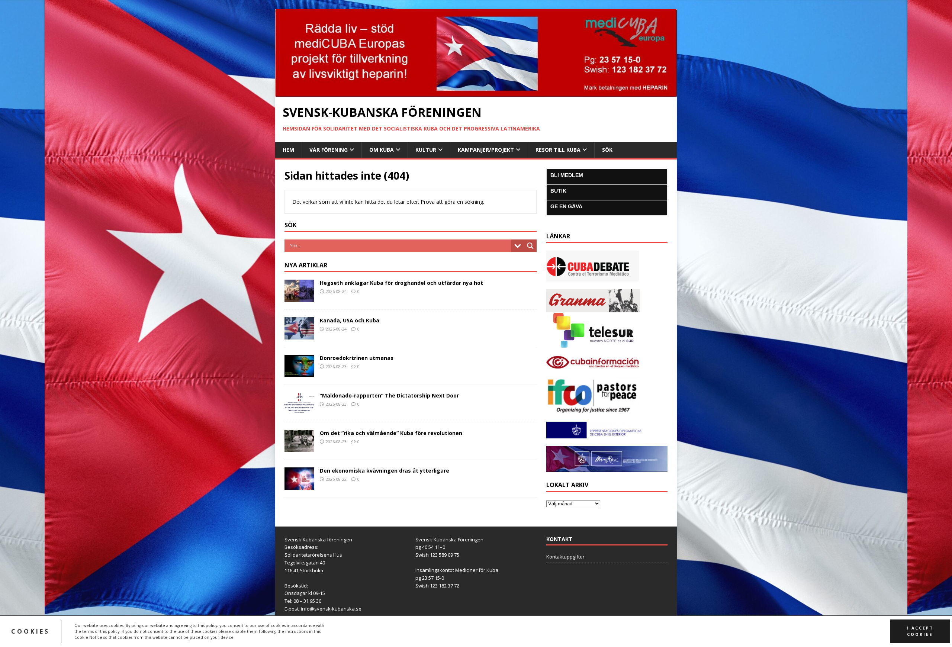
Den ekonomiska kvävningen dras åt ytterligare (384, 470)
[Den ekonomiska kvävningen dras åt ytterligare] (299, 485)
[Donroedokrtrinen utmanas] (299, 372)
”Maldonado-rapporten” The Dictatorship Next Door (389, 395)
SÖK (607, 149)
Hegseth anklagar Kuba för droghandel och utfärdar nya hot (401, 282)
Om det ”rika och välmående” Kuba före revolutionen (391, 433)
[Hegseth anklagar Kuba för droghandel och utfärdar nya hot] (299, 297)
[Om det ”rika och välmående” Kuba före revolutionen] (299, 447)
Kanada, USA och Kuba (349, 320)
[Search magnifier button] (530, 245)
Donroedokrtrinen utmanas (356, 357)
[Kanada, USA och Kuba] (299, 334)
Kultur (425, 149)
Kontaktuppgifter (565, 556)
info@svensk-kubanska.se (331, 608)
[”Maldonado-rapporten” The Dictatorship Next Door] (299, 409)
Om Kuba (381, 149)
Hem (288, 149)
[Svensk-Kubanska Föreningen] (476, 92)
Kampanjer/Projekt (486, 149)
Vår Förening (328, 149)
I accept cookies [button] (920, 631)
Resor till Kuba (558, 149)
